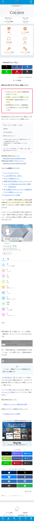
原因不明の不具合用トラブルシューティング (18, 181)
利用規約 (25, 512)
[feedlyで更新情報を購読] (25, 485)
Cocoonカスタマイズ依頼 (12, 195)
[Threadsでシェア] (13, 467)
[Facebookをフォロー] (25, 477)
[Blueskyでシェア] (20, 462)
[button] (27, 72)
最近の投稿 (27, 226)
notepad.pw (11, 186)
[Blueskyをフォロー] (9, 477)
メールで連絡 (9, 512)
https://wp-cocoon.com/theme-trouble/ (14, 163)
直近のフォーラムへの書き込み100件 (15, 404)
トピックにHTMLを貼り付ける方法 (15, 184)
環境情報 (24, 105)
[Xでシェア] (5, 462)
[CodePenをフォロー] (9, 485)
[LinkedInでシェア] (20, 472)
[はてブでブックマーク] (28, 467)
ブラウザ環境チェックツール (13, 192)
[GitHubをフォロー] (25, 481)
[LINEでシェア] (5, 472)
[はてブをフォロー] (9, 481)
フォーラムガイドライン (11, 173)
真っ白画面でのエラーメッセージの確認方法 (18, 189)
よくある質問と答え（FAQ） (13, 176)
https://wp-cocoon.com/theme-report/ (14, 158)
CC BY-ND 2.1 (7, 377)
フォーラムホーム (15, 226)
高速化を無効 (19, 99)
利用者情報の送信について (25, 515)
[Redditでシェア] (20, 467)
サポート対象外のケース (11, 178)
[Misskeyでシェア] (28, 462)
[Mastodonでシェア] (13, 462)
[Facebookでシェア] (5, 467)
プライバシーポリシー (9, 515)
